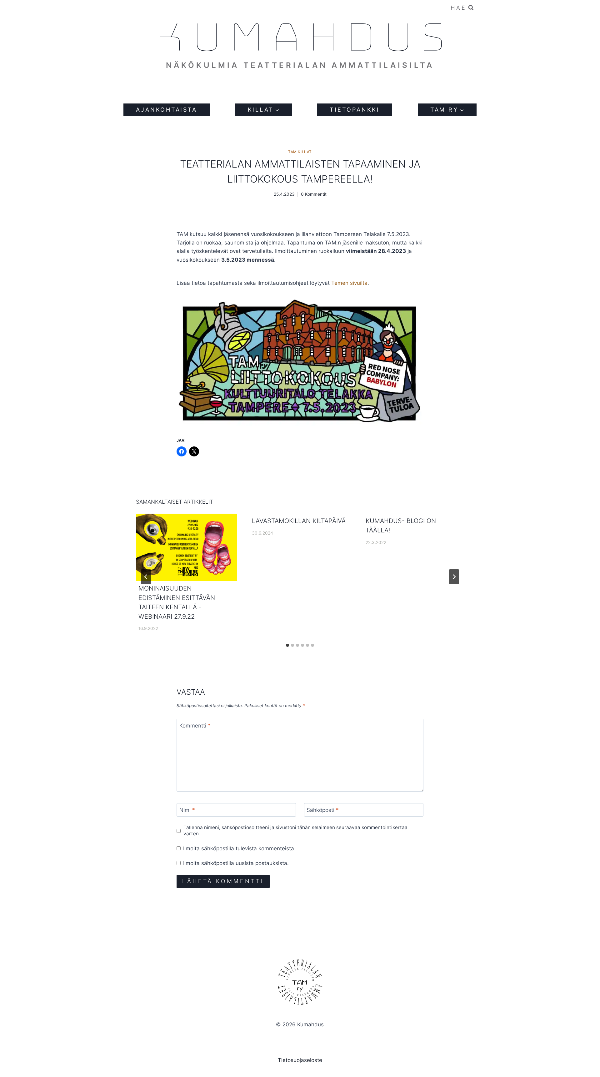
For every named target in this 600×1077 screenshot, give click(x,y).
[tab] (287, 645)
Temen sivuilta (349, 283)
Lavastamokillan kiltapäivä (299, 521)
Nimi (187, 810)
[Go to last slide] (146, 576)
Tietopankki (355, 109)
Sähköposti (323, 810)
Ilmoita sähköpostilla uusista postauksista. (236, 863)
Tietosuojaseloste (300, 1060)
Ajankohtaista (166, 109)
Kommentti (195, 725)
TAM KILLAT (300, 151)
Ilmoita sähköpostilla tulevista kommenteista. (239, 848)
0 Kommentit (314, 194)
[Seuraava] (454, 576)
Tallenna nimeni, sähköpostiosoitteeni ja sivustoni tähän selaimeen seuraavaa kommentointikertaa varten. (295, 830)
